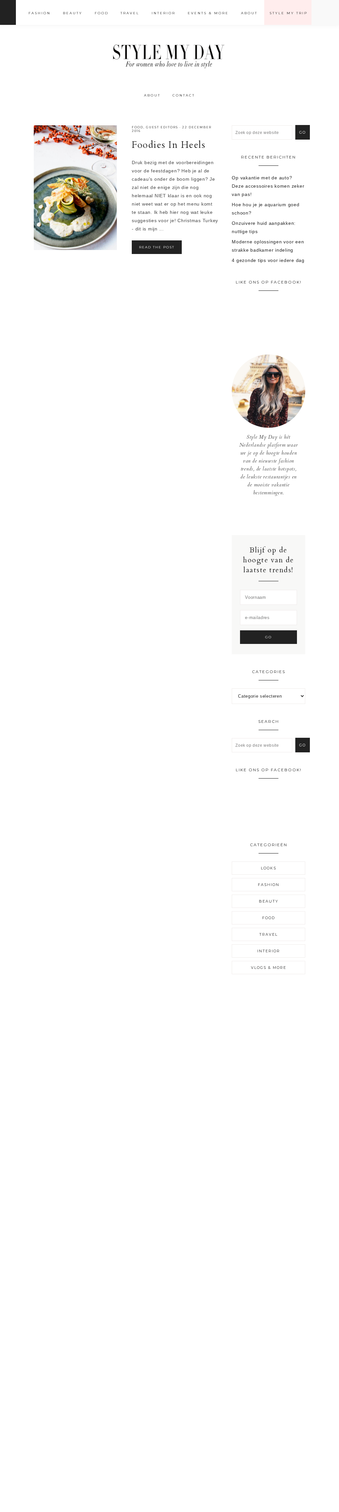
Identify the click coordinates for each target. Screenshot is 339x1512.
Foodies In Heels (168, 145)
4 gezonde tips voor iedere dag (268, 260)
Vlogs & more (268, 967)
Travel (268, 934)
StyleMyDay (169, 54)
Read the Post (156, 247)
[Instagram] (268, 515)
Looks (268, 868)
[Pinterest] (273, 515)
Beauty (268, 901)
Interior (268, 951)
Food (137, 127)
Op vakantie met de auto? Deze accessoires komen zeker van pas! (268, 186)
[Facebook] (263, 515)
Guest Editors (162, 127)
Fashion (268, 884)
